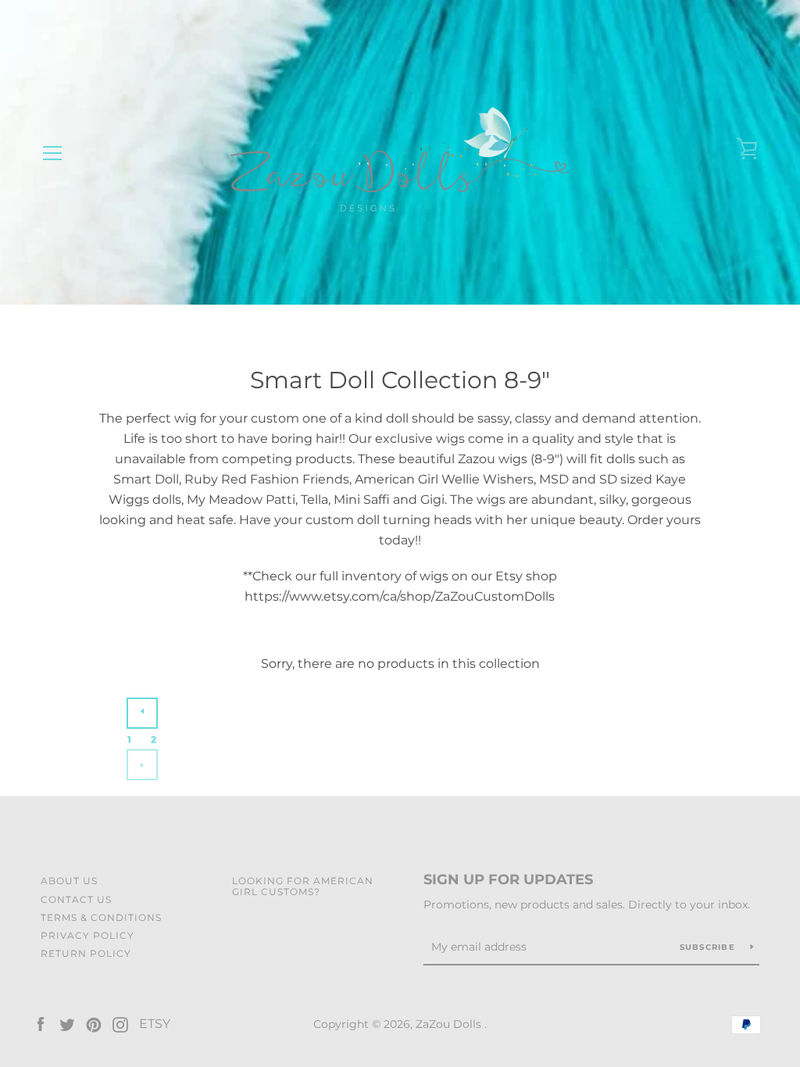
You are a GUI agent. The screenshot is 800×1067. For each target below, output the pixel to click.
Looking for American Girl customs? (302, 886)
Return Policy (86, 953)
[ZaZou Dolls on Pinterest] (94, 1023)
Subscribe (709, 947)
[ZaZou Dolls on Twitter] (67, 1023)
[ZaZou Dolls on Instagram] (120, 1023)
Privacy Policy (87, 935)
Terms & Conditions (101, 917)
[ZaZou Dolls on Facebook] (40, 1023)
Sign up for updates (508, 879)
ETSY (154, 1023)
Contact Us (76, 899)
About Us (69, 881)
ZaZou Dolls (450, 1024)
